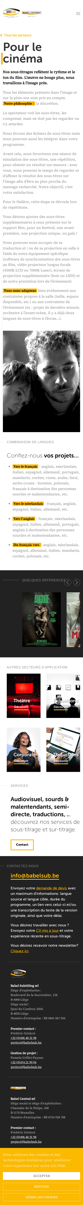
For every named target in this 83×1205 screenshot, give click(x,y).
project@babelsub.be (26, 1042)
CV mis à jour (47, 931)
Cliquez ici (19, 951)
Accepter (41, 1176)
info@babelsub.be (35, 876)
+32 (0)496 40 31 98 (23, 1038)
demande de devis (51, 888)
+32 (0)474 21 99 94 (23, 1062)
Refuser (41, 1186)
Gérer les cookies (41, 1197)
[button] (78, 13)
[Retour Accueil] (22, 13)
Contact (22, 844)
